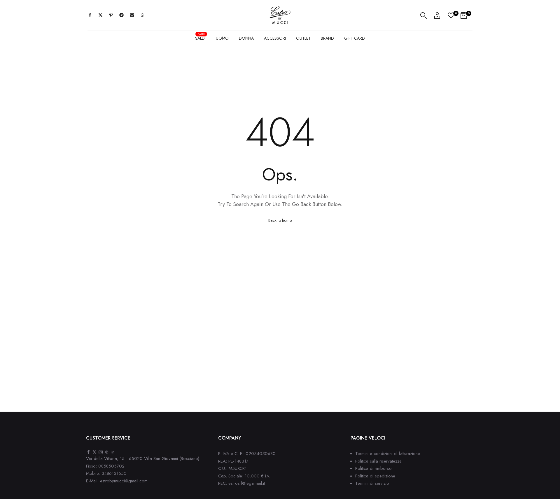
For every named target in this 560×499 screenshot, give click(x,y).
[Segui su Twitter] (94, 452)
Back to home (280, 220)
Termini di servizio (372, 483)
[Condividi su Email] (132, 15)
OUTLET (303, 38)
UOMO (222, 38)
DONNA (246, 38)
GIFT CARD (354, 38)
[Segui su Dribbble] (106, 452)
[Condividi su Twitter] (100, 15)
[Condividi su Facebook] (90, 15)
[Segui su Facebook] (88, 452)
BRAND (327, 38)
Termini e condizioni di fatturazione (387, 453)
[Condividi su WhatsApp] (142, 15)
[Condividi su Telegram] (121, 15)
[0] (451, 15)
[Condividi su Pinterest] (110, 15)
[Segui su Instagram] (100, 452)
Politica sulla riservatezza (378, 461)
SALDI (200, 37)
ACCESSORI (275, 38)
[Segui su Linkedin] (113, 452)
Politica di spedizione (375, 476)
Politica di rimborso (373, 468)
